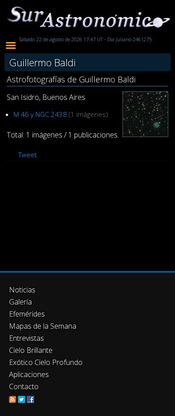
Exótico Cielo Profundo (46, 362)
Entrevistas (26, 338)
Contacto (24, 386)
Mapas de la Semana (42, 326)
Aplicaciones (29, 374)
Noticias (22, 290)
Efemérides (27, 314)
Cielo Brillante (30, 350)
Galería (20, 302)
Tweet (27, 154)
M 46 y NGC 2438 (40, 114)
